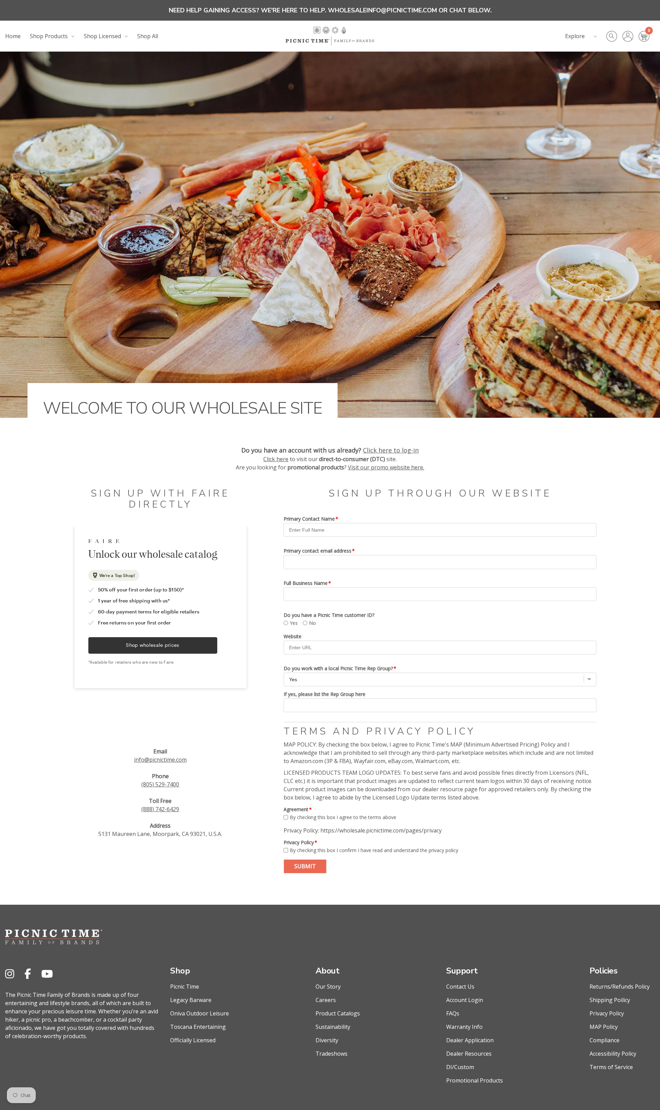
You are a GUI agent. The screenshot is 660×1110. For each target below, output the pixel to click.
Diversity (327, 1040)
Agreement (296, 809)
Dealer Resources (469, 1053)
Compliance (604, 1040)
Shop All (147, 36)
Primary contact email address (317, 550)
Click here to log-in (391, 450)
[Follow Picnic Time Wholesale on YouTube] (47, 974)
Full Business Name (306, 583)
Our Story (328, 986)
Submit (305, 866)
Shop (180, 970)
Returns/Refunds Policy (620, 986)
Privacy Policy (299, 842)
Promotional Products (474, 1080)
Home (13, 36)
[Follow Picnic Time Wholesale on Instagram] (9, 974)
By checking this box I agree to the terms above (343, 817)
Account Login (464, 1000)
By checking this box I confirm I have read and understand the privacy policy (374, 850)
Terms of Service (611, 1067)
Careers (326, 1000)
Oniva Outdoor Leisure (199, 1013)
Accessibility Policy (613, 1053)
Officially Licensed (193, 1040)
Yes (294, 623)
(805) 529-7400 (160, 784)
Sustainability (333, 1027)
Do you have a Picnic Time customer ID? (329, 615)
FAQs (452, 1013)
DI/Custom (460, 1067)
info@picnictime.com (160, 759)
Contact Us (460, 986)
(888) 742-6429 (160, 809)
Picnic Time (184, 986)
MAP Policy (604, 1027)
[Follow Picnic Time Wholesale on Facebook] (27, 974)
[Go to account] (631, 36)
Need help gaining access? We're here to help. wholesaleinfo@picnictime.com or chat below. (330, 10)
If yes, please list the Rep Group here (324, 694)
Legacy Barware (190, 1000)
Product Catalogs (338, 1013)
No (312, 623)
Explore (575, 36)
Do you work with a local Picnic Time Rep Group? (338, 668)
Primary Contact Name (309, 518)
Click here (275, 459)
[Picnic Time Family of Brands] (330, 36)
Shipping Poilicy (610, 1000)
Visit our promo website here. (386, 467)
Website (292, 636)
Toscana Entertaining (198, 1027)
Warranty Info (464, 1027)
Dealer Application (470, 1040)
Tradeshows (332, 1053)
